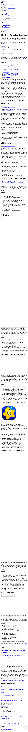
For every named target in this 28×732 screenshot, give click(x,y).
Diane (3, 46)
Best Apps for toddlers (19, 680)
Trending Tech (6, 13)
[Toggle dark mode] (5, 8)
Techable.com (4, 729)
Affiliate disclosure (18, 723)
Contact (7, 718)
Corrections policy (18, 716)
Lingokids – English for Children (10, 73)
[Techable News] (5, 4)
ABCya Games (6, 68)
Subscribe (17, 163)
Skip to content (4, 1)
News (4, 12)
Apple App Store (17, 80)
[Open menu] (2, 3)
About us (3, 716)
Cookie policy (10, 723)
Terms (5, 723)
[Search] (2, 8)
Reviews (5, 14)
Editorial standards (9, 716)
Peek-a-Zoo (6, 72)
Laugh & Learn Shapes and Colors (11, 69)
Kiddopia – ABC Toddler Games (10, 75)
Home (4, 10)
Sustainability (6, 15)
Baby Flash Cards (7, 77)
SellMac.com (10, 729)
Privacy (2, 723)
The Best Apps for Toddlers (9, 65)
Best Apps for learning (8, 680)
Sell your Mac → (11, 8)
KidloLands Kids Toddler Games (11, 74)
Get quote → (3, 706)
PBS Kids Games (7, 66)
